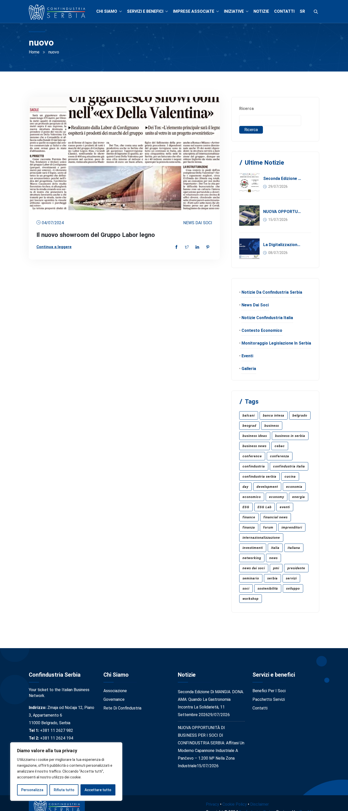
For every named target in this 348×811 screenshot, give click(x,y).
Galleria (249, 368)
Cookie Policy (234, 804)
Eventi (247, 355)
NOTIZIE (261, 11)
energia (298, 497)
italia (275, 548)
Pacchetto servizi (268, 699)
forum (268, 527)
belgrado (299, 415)
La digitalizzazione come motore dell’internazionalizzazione (282, 244)
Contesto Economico (262, 330)
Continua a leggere (54, 247)
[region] (66, 771)
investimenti (253, 548)
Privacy (212, 804)
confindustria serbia (259, 476)
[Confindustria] (57, 12)
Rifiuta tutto (64, 790)
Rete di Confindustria (122, 708)
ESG (246, 507)
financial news (275, 517)
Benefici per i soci (269, 690)
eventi (285, 507)
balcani (249, 415)
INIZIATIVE (234, 11)
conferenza (279, 456)
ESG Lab (265, 507)
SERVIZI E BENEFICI (145, 11)
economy (276, 497)
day (245, 487)
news (273, 558)
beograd (249, 426)
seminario (251, 578)
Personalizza (32, 790)
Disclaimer (259, 804)
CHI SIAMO (106, 11)
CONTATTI (284, 11)
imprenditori (292, 527)
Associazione (115, 690)
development (267, 487)
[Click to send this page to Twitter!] (186, 247)
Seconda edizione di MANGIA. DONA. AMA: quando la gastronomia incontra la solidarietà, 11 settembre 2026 (282, 178)
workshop (251, 599)
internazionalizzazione (261, 537)
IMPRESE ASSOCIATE (193, 11)
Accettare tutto (98, 790)
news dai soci (254, 568)
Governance (114, 699)
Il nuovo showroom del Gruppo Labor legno (95, 234)
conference (252, 456)
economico (252, 497)
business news (254, 446)
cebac (280, 446)
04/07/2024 (53, 222)
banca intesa (273, 415)
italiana (294, 548)
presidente (296, 568)
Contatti (259, 708)
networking (252, 558)
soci (246, 588)
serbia (272, 578)
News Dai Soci (197, 222)
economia (294, 487)
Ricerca (246, 108)
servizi (291, 578)
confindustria (254, 466)
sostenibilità (268, 588)
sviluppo (293, 588)
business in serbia (290, 436)
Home (34, 52)
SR (302, 11)
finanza (249, 527)
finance (249, 517)
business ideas (255, 436)
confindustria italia (289, 466)
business (271, 426)
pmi (276, 568)
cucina (290, 476)
